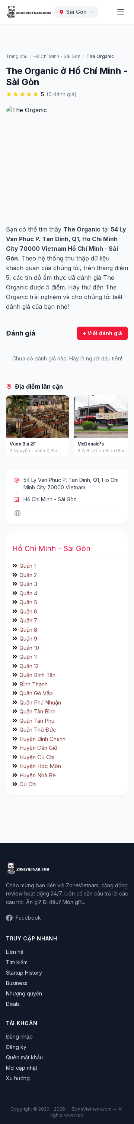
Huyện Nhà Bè (37, 775)
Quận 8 (28, 629)
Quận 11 (28, 656)
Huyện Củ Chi (36, 757)
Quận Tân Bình (37, 711)
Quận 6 (28, 611)
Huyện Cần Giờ (38, 747)
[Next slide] (120, 427)
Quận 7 (28, 620)
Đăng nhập (19, 1036)
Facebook (28, 917)
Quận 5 (28, 602)
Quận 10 (29, 647)
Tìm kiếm (17, 962)
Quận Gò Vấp (36, 693)
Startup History (24, 972)
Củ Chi (27, 784)
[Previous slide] (14, 427)
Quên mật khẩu (24, 1057)
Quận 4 (28, 593)
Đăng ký (16, 1047)
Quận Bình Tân (37, 674)
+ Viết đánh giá (102, 333)
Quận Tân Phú (36, 720)
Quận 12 (29, 666)
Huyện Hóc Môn (40, 766)
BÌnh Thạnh (33, 684)
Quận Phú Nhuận (40, 702)
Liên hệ (14, 952)
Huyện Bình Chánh (42, 738)
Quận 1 (27, 565)
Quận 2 (28, 575)
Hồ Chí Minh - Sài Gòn (50, 499)
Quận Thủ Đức (37, 729)
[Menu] (120, 11)
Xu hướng (18, 1078)
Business (17, 983)
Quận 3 (28, 583)
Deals (13, 1004)
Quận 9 (28, 638)
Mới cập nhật (21, 1068)
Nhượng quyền (24, 993)
